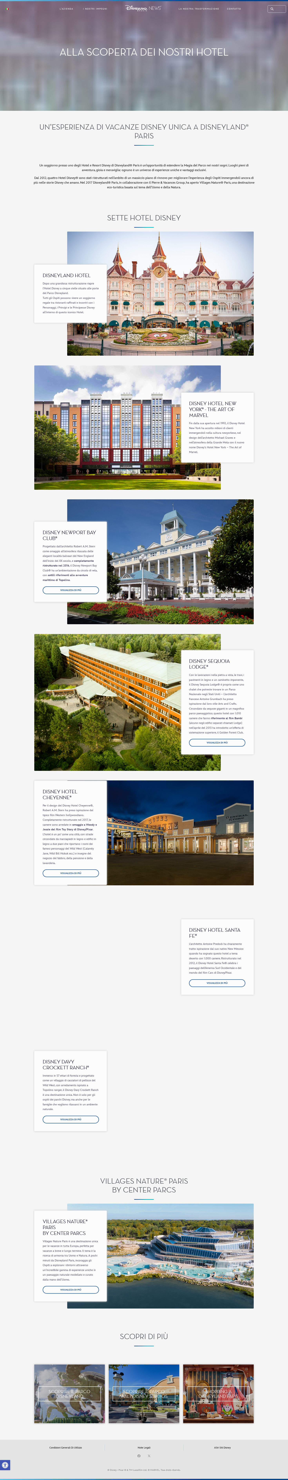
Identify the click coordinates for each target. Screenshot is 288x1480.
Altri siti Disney (222, 1447)
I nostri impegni (95, 9)
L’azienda (66, 9)
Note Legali (144, 1447)
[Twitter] (149, 1456)
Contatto (234, 9)
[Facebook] (139, 1456)
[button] (5, 1465)
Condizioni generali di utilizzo (65, 1447)
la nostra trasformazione (199, 9)
